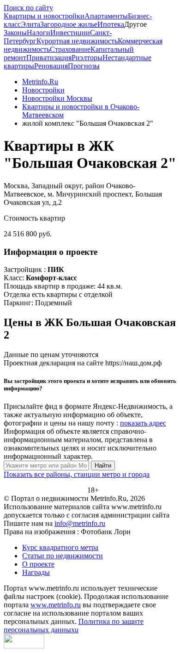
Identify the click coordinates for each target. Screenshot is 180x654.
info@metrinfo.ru (79, 523)
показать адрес (143, 423)
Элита (30, 24)
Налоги (38, 33)
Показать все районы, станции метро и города (77, 474)
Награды (36, 572)
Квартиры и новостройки (44, 16)
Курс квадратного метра (60, 547)
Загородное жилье (68, 24)
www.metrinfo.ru (55, 605)
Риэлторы (87, 58)
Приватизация (49, 58)
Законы (15, 33)
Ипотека (110, 24)
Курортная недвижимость (77, 41)
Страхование (70, 49)
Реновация (51, 66)
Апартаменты (106, 16)
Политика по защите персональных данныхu (74, 625)
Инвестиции (70, 33)
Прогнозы (84, 66)
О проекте (38, 564)
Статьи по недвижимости (62, 556)
